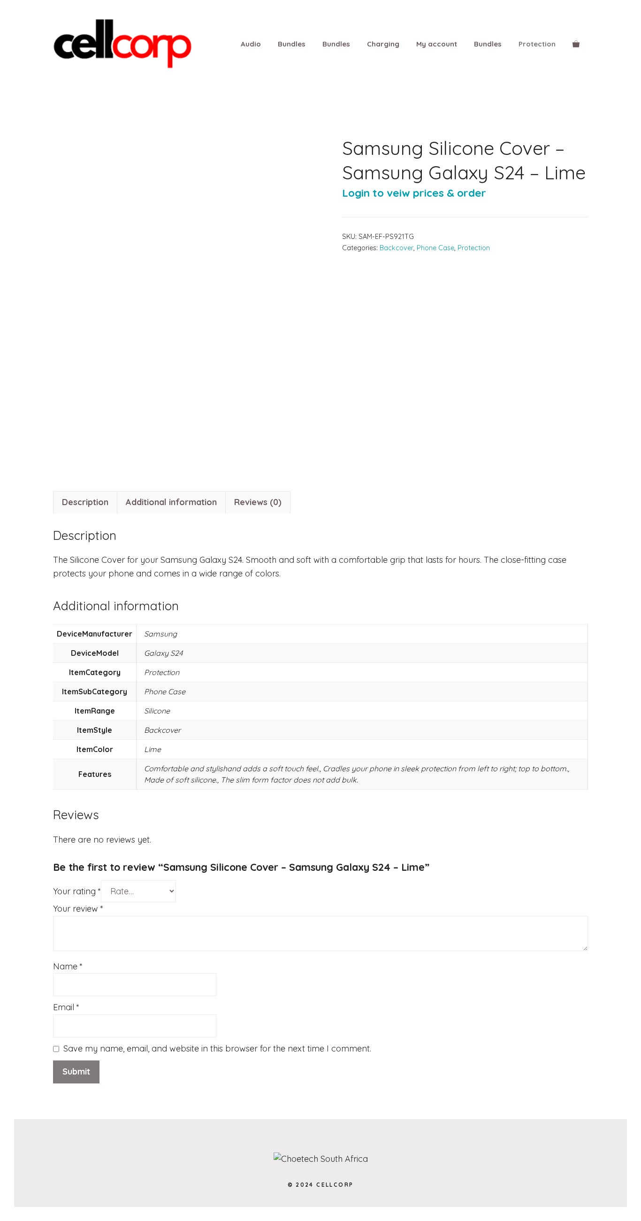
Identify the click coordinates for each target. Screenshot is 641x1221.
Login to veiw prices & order (414, 193)
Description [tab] (85, 502)
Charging (383, 43)
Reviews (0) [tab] (258, 502)
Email (66, 1007)
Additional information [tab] (171, 502)
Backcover (396, 248)
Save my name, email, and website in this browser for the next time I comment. (217, 1048)
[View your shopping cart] (576, 44)
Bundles (291, 43)
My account (436, 43)
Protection (537, 43)
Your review (78, 908)
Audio (251, 43)
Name (68, 966)
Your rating (77, 891)
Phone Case (435, 248)
